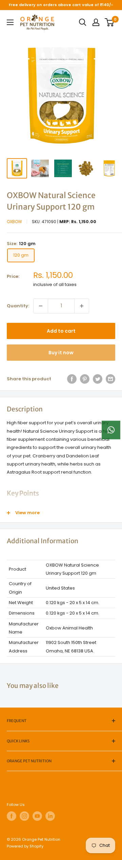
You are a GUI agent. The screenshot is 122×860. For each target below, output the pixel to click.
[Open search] (82, 22)
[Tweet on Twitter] (97, 379)
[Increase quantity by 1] (82, 306)
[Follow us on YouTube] (37, 816)
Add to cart (61, 331)
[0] (109, 22)
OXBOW (14, 221)
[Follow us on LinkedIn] (50, 816)
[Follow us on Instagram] (24, 816)
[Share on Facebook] (72, 379)
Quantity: (18, 306)
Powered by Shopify (25, 846)
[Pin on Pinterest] (84, 379)
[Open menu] (10, 22)
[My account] (96, 22)
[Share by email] (110, 379)
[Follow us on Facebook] (11, 816)
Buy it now (61, 352)
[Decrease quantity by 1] (41, 306)
